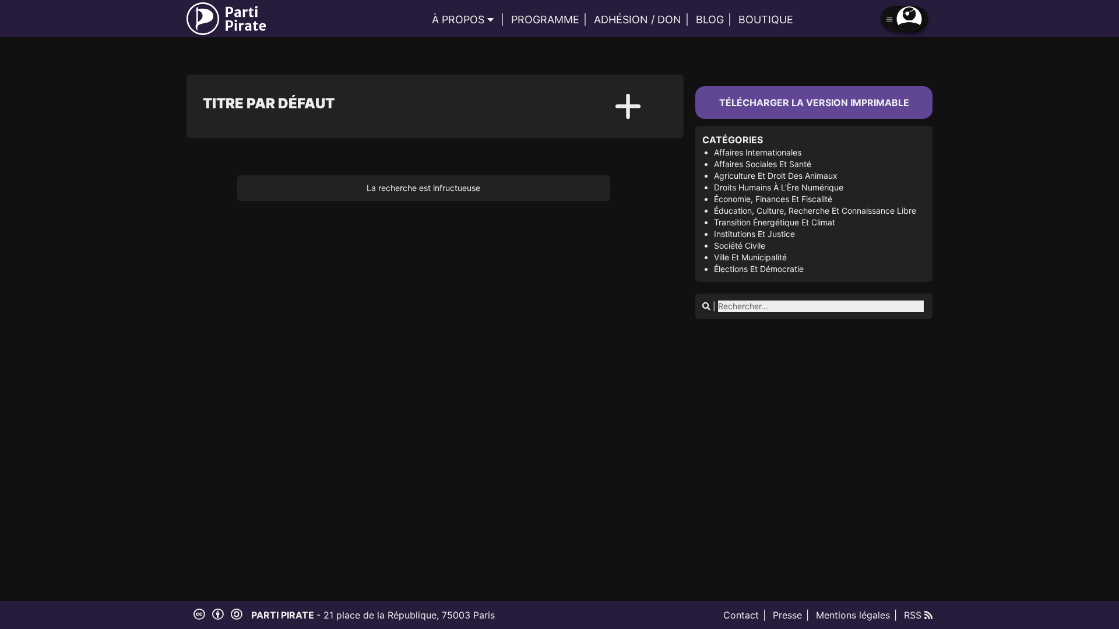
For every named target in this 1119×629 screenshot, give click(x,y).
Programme (545, 19)
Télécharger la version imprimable (814, 102)
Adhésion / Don (637, 19)
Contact (741, 615)
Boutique (765, 19)
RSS (914, 615)
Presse (787, 615)
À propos (458, 19)
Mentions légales (853, 615)
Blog (710, 19)
